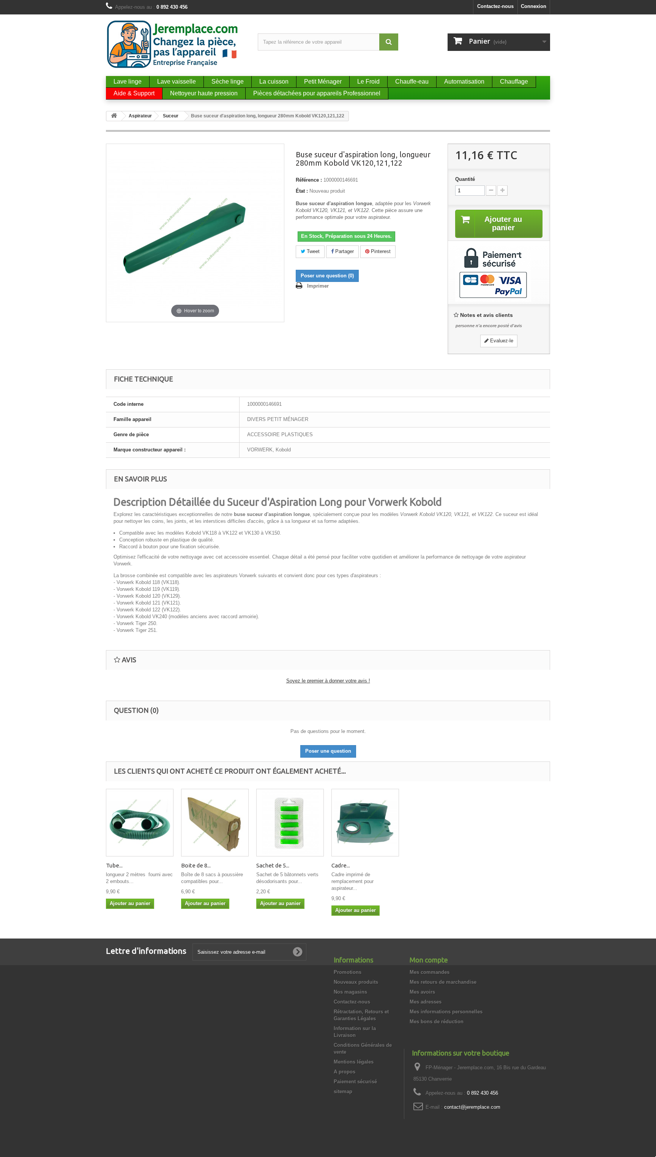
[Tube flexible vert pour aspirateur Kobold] (139, 822)
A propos (344, 1072)
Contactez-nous (495, 6)
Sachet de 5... (272, 865)
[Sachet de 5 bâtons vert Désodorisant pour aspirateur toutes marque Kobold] (290, 822)
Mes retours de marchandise (443, 982)
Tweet (312, 251)
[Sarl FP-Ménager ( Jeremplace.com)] (176, 44)
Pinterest (380, 251)
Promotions (347, 972)
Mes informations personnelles (446, 1012)
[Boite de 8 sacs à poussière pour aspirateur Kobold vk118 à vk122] (215, 822)
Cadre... (340, 865)
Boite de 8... (196, 865)
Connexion (533, 6)
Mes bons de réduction (437, 1021)
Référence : (309, 180)
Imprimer (318, 286)
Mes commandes (429, 972)
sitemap (343, 1091)
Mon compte (429, 960)
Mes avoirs (422, 992)
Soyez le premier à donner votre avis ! (328, 681)
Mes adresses (426, 1002)
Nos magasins (350, 992)
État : (302, 191)
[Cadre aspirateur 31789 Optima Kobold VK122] (365, 822)
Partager (344, 251)
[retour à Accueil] (114, 116)
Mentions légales (354, 1062)
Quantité (465, 179)
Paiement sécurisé (355, 1081)
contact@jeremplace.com (472, 1107)
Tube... (114, 865)
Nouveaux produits (356, 982)
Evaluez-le (501, 340)
